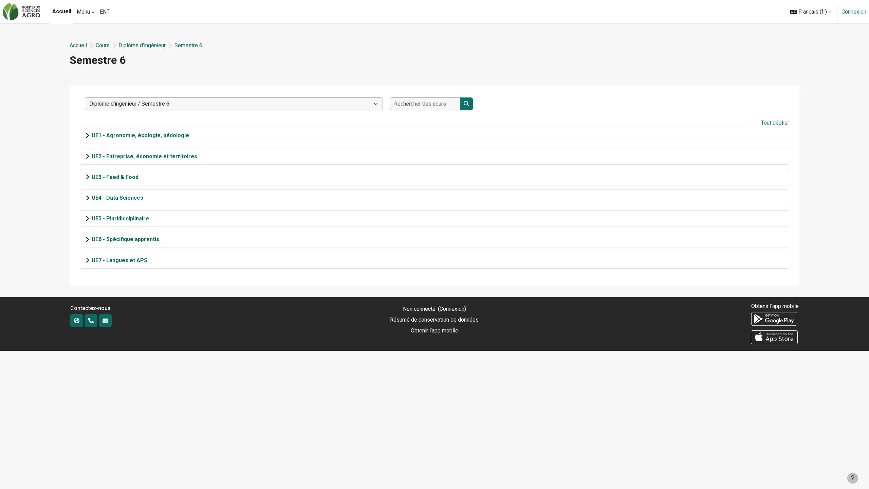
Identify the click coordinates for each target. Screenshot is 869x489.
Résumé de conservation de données (434, 319)
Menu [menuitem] (83, 11)
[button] (811, 11)
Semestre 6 (188, 45)
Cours (103, 45)
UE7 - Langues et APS (119, 260)
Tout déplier (775, 123)
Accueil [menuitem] (61, 11)
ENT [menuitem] (105, 11)
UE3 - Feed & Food (115, 177)
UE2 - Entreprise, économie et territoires (144, 156)
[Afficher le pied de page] (852, 478)
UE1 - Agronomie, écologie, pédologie (140, 135)
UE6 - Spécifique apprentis (125, 239)
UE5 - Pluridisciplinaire (120, 218)
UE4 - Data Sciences (117, 198)
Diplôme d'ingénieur (142, 45)
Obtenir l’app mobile (434, 330)
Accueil (78, 45)
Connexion (854, 11)
